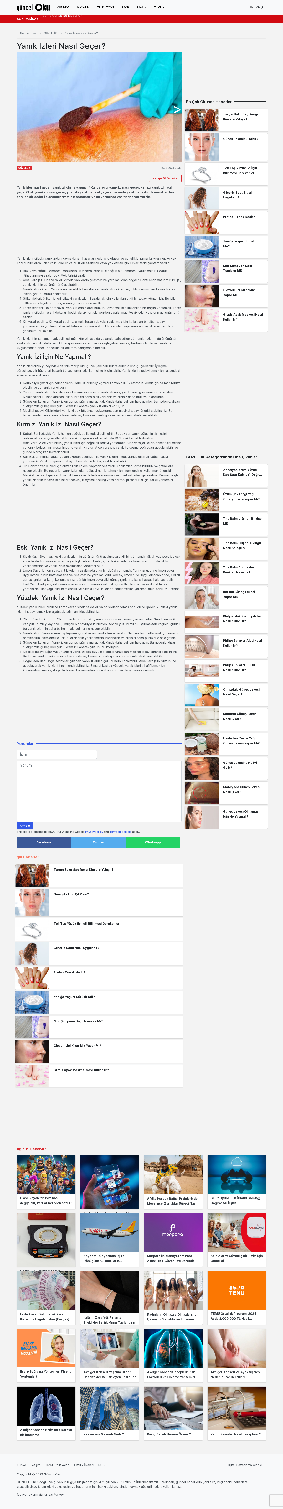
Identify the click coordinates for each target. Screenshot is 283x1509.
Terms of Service (120, 831)
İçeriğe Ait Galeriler (165, 178)
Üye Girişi (256, 7)
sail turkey (56, 1494)
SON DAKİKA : (27, 19)
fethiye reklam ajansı (32, 1494)
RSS (101, 1465)
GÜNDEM (63, 7)
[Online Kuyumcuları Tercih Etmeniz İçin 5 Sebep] (46, 1240)
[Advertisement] (99, 228)
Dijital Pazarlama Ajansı (245, 1465)
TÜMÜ (158, 7)
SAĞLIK (141, 7)
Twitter (98, 842)
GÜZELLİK (50, 33)
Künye (21, 1465)
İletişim (35, 1465)
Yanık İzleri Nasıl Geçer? (81, 33)
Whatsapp (153, 842)
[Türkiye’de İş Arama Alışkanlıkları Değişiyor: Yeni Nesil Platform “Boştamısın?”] (109, 1182)
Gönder (25, 825)
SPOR (125, 7)
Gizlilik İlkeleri (84, 1465)
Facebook (43, 842)
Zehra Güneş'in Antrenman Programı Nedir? (75, 19)
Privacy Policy (94, 831)
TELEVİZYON (105, 7)
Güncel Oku (28, 33)
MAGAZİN (83, 7)
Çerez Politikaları (57, 1465)
